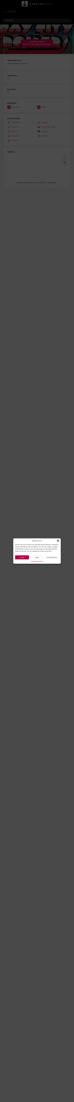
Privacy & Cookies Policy (37, 561)
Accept (22, 557)
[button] (58, 541)
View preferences (52, 557)
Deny (37, 557)
